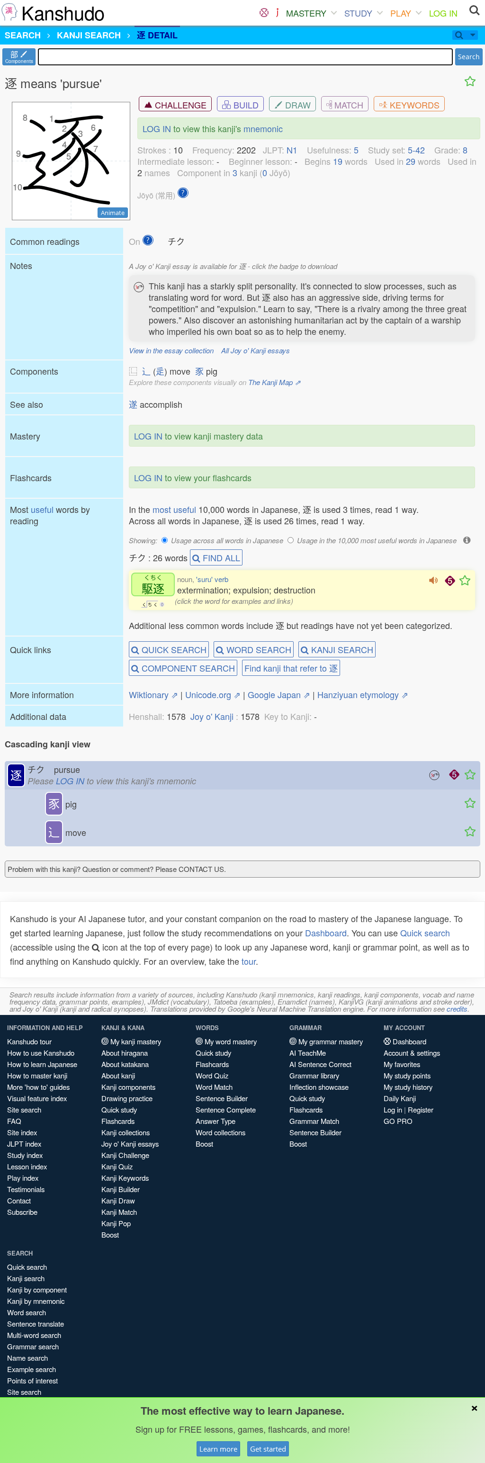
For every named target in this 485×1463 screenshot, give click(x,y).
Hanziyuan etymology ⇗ (362, 694)
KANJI (89, 35)
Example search (31, 1369)
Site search (24, 1109)
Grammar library (314, 1075)
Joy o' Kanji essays (130, 1144)
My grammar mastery (329, 1041)
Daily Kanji (400, 1098)
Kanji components (128, 1087)
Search (469, 56)
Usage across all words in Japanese (227, 540)
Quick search (425, 932)
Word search (26, 1312)
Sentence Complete (226, 1109)
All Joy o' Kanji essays (255, 350)
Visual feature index (37, 1098)
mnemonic (263, 128)
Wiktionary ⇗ (153, 694)
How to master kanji (37, 1075)
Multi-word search (34, 1335)
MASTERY (306, 13)
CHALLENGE (180, 105)
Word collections (220, 1132)
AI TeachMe (307, 1053)
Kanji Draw (118, 1200)
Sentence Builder (222, 1098)
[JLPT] (277, 13)
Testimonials (26, 1189)
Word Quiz (212, 1075)
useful (42, 509)
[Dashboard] (264, 13)
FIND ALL (220, 557)
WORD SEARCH (257, 649)
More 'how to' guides (38, 1087)
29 (410, 161)
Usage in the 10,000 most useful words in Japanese (377, 540)
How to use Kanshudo (40, 1053)
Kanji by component (37, 1289)
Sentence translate (35, 1323)
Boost (110, 1234)
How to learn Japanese (42, 1064)
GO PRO (398, 1121)
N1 (292, 150)
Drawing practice (127, 1098)
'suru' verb (212, 579)
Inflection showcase (319, 1087)
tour (249, 961)
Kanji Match (119, 1212)
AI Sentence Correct (320, 1064)
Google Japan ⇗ (279, 694)
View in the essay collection (171, 350)
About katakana (125, 1064)
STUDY (358, 13)
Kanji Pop (116, 1223)
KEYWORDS (413, 105)
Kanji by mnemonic (35, 1301)
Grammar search (33, 1346)
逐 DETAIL (157, 35)
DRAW (297, 105)
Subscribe (22, 1212)
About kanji (118, 1075)
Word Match (214, 1087)
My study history (408, 1087)
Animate (113, 212)
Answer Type (215, 1121)
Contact (19, 1200)
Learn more (218, 1449)
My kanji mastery (134, 1041)
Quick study (119, 1109)
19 (337, 161)
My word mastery (230, 1041)
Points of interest (32, 1380)
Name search (27, 1358)
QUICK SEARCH (173, 649)
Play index (22, 1178)
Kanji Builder (120, 1189)
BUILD (245, 105)
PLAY (400, 13)
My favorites (402, 1064)
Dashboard (326, 932)
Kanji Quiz (117, 1166)
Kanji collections (125, 1132)
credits (457, 1009)
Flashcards (118, 1121)
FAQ (14, 1121)
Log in (393, 1109)
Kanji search (26, 1278)
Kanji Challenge (125, 1155)
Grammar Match (314, 1121)
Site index (22, 1132)
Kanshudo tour (29, 1041)
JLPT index (24, 1144)
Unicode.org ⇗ (213, 694)
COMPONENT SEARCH (187, 668)
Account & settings (412, 1053)
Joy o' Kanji (212, 716)
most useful (174, 509)
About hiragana (124, 1053)
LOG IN (443, 13)
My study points (407, 1075)
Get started (268, 1449)
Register (420, 1109)
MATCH (347, 105)
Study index (25, 1155)
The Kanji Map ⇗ (274, 382)
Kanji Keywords (125, 1178)
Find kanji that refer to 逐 (291, 668)
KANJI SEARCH (341, 649)
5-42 (416, 150)
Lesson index (27, 1166)
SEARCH (23, 35)
